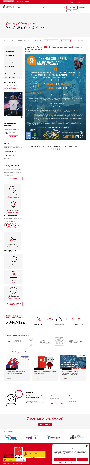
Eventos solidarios (7, 40)
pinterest (80, 2)
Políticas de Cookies (63, 462)
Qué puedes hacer (47, 7)
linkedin (78, 2)
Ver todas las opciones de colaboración (13, 304)
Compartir (76, 40)
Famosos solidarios (10, 62)
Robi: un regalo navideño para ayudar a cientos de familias (45, 372)
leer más (9, 378)
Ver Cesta (64, 40)
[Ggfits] (59, 341)
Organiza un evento (10, 73)
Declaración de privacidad (72, 462)
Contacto (35, 2)
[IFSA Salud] (31, 341)
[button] (87, 446)
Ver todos (21, 117)
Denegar (71, 459)
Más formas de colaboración (12, 77)
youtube (75, 2)
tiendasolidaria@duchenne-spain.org (35, 402)
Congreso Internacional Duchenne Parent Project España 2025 (16, 372)
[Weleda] (17, 341)
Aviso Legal (80, 462)
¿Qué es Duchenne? (23, 7)
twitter (67, 2)
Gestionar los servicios (58, 456)
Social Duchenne (9, 66)
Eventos (27, 1)
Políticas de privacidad (42, 445)
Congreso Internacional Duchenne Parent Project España (17, 2)
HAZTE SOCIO (82, 7)
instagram (72, 2)
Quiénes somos (19, 1)
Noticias (58, 7)
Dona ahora (45, 424)
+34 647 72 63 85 (60, 2)
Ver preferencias (82, 459)
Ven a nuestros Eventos (11, 70)
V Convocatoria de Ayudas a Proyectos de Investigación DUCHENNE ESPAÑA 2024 (70, 373)
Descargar (13, 136)
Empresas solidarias (10, 59)
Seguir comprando (51, 40)
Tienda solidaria (9, 55)
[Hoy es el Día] (45, 341)
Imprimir (82, 40)
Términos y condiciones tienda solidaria (18, 445)
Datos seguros (32, 445)
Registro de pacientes (8, 1)
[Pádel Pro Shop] (73, 341)
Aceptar (59, 459)
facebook (70, 2)
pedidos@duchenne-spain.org (33, 397)
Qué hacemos (35, 7)
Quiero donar (71, 7)
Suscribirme (13, 178)
